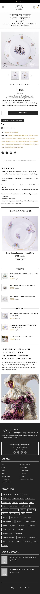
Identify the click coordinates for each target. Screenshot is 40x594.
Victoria (5, 545)
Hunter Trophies (8, 147)
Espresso (5, 510)
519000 (19, 138)
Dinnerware (21, 141)
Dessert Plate (12, 135)
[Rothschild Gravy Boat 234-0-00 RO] (4, 298)
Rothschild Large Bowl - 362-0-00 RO (22, 285)
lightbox (5, 65)
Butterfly (25, 494)
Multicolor (21, 525)
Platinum (11, 529)
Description (8, 160)
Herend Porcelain (24, 144)
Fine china (14, 510)
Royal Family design (8, 537)
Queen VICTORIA (7, 533)
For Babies (23, 476)
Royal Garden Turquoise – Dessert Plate (20, 253)
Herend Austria (34, 141)
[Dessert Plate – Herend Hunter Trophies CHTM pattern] (15, 75)
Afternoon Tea (7, 494)
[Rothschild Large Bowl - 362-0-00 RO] (4, 287)
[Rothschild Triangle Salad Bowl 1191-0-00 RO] (4, 276)
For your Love (24, 470)
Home (5, 24)
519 (6, 138)
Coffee (3, 467)
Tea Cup (10, 541)
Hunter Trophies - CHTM (25, 24)
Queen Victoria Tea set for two (21, 336)
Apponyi (17, 494)
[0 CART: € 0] (38, 8)
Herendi (32, 144)
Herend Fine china (14, 144)
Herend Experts (5, 479)
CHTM (3, 141)
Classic (8, 141)
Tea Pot (19, 541)
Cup (31, 502)
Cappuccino (6, 498)
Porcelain (20, 529)
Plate (14, 147)
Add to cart (23, 113)
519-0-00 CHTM (11, 138)
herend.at (20, 449)
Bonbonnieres (5, 476)
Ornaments (31, 525)
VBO (35, 541)
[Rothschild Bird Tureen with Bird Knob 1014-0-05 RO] (4, 315)
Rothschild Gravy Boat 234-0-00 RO (22, 296)
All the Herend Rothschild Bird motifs (22, 569)
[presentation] (8, 75)
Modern (12, 525)
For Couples (23, 467)
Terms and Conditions (26, 479)
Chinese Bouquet (18, 498)
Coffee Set (24, 502)
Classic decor (30, 498)
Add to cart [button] (20, 260)
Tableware (20, 147)
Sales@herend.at (22, 447)
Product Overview (25, 464)
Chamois (32, 138)
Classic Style (6, 502)
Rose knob (19, 533)
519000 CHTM (25, 138)
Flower (5, 514)
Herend (27, 141)
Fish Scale (31, 510)
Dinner (3, 473)
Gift (23, 514)
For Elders (23, 473)
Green (29, 514)
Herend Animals (6, 482)
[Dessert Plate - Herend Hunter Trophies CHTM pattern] (20, 50)
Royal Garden (21, 537)
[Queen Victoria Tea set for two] (4, 338)
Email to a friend (9, 128)
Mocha (3, 470)
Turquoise (27, 541)
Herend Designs (12, 24)
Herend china (5, 144)
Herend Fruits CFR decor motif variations (23, 557)
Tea (2, 464)
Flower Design (14, 514)
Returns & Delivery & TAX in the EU (24, 160)
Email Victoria (24, 506)
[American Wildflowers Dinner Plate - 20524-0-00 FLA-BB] (4, 327)
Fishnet (23, 510)
